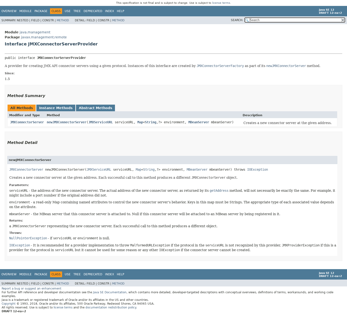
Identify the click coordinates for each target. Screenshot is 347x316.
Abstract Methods (95, 108)
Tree (77, 11)
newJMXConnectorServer (66, 122)
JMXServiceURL (100, 122)
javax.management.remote (44, 37)
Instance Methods (55, 108)
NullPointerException (28, 238)
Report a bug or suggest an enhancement (31, 288)
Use (68, 11)
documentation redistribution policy (110, 307)
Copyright (9, 303)
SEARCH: (237, 20)
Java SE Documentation (110, 292)
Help (120, 11)
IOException (257, 169)
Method (63, 20)
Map (140, 122)
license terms (221, 2)
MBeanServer (198, 122)
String (150, 122)
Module (25, 11)
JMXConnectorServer (27, 122)
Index (109, 11)
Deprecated (93, 11)
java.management (35, 32)
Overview (9, 11)
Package (40, 11)
